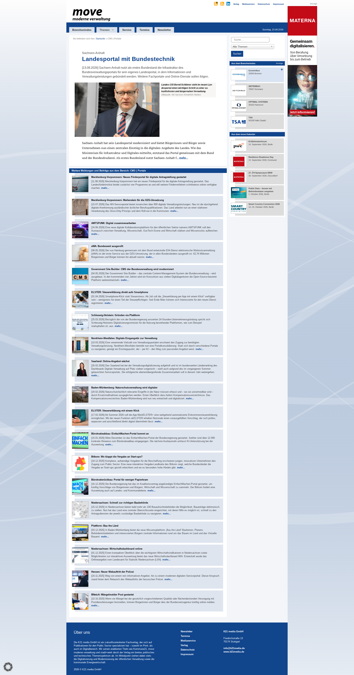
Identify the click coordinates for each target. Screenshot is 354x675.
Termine (145, 29)
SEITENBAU (254, 86)
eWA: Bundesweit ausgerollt (107, 246)
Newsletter (164, 29)
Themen (105, 29)
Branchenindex (81, 29)
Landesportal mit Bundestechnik (128, 56)
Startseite (100, 38)
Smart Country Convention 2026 (264, 204)
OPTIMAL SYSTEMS (258, 102)
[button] (148, 110)
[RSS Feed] (222, 4)
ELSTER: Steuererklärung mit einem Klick (115, 410)
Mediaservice (188, 640)
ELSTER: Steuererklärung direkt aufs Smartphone (119, 292)
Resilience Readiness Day (261, 157)
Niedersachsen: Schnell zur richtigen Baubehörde (119, 502)
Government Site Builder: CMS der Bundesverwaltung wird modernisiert (132, 269)
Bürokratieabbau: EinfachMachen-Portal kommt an (120, 433)
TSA (251, 117)
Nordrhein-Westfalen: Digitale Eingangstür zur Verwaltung (124, 338)
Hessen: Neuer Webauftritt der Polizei (112, 571)
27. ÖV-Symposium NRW (260, 173)
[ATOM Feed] (216, 4)
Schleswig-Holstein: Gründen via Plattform (115, 315)
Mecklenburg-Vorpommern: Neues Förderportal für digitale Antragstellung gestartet (138, 177)
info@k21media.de (234, 648)
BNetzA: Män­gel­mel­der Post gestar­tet (112, 594)
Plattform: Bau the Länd (104, 525)
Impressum (187, 654)
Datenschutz (188, 649)
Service (126, 29)
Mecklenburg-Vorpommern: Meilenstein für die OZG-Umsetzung (127, 200)
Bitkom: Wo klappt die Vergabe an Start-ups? (117, 456)
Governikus (254, 70)
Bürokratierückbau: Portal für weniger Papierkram (119, 479)
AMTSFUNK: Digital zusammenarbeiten (113, 223)
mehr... (183, 158)
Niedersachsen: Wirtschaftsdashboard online (116, 548)
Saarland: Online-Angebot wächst (110, 361)
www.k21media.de (233, 651)
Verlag (184, 645)
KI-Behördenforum (258, 141)
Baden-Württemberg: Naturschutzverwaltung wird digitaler (124, 387)
